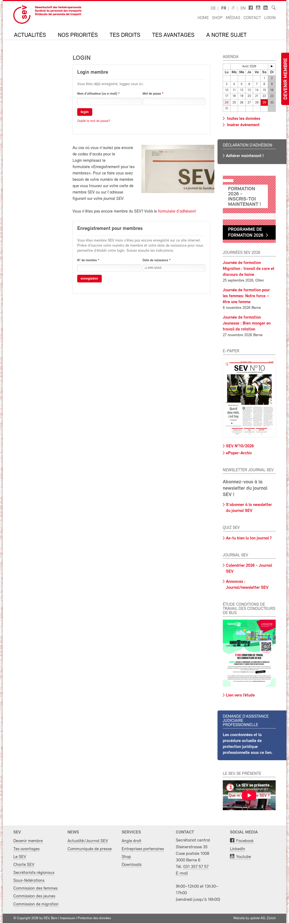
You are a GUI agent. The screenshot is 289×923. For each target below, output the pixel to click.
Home (203, 18)
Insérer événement (243, 125)
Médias (233, 18)
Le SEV (19, 857)
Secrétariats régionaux (33, 872)
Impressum (67, 918)
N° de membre (87, 260)
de (213, 8)
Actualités (30, 35)
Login (270, 18)
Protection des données (94, 918)
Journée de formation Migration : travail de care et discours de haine (248, 269)
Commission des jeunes (34, 896)
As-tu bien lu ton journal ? (249, 538)
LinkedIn (237, 849)
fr (223, 8)
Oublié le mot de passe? (93, 121)
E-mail (182, 873)
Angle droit (131, 841)
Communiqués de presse (89, 849)
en (243, 8)
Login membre (92, 72)
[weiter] (271, 66)
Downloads (132, 864)
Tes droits (125, 35)
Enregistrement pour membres (110, 228)
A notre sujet (226, 35)
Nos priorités (78, 35)
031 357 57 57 (196, 867)
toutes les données (243, 119)
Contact (252, 18)
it (233, 8)
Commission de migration (36, 904)
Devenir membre (285, 79)
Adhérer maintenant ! (245, 156)
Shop (217, 18)
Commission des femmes (35, 888)
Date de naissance (155, 260)
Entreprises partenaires (143, 849)
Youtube (243, 857)
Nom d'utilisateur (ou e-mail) (97, 93)
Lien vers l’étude (240, 695)
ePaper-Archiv (239, 453)
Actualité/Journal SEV (87, 841)
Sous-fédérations (28, 880)
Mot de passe (152, 93)
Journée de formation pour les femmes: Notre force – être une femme (246, 296)
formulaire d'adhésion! (177, 211)
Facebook (245, 841)
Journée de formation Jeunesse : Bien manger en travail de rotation (247, 323)
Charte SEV (23, 864)
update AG (257, 918)
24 (226, 102)
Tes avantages (173, 35)
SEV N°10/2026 (240, 446)
